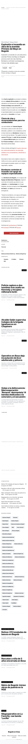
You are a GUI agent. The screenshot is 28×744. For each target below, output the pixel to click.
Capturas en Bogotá (6, 517)
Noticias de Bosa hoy (18, 543)
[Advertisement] (14, 25)
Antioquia (6, 227)
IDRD (13, 527)
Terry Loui (3, 246)
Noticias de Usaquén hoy (7, 593)
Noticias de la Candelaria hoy (7, 560)
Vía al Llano (4, 609)
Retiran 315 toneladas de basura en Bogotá (12, 484)
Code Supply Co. (19, 739)
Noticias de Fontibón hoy (7, 556)
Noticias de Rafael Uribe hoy (7, 570)
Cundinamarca (12, 225)
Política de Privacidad (12, 735)
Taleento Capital (5, 599)
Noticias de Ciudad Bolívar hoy (8, 550)
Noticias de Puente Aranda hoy (8, 566)
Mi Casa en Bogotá (15, 530)
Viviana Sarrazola (4, 368)
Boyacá (18, 227)
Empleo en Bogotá (14, 520)
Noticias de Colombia (6, 553)
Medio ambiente (10, 629)
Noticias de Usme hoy (19, 593)
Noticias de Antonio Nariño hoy (8, 253)
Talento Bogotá (15, 599)
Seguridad (14, 42)
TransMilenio (13, 603)
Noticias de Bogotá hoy (21, 253)
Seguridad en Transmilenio (19, 596)
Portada (2, 7)
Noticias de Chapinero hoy (7, 547)
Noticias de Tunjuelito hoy (7, 589)
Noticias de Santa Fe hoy (7, 576)
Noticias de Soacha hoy (19, 576)
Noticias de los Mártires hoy (7, 563)
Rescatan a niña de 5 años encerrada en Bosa (13, 488)
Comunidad (4, 629)
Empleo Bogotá (5, 520)
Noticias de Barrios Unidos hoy (8, 540)
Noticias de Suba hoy (6, 579)
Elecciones (15, 517)
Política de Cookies (22, 735)
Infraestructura (18, 304)
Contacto (14, 737)
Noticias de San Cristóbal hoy (8, 573)
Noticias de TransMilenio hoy (7, 586)
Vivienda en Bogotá (17, 606)
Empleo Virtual (5, 524)
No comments (4, 66)
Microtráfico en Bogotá (6, 533)
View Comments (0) (14, 233)
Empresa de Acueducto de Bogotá (17, 524)
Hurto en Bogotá (5, 527)
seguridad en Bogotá (6, 596)
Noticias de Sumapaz (18, 579)
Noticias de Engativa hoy (18, 553)
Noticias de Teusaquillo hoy (7, 583)
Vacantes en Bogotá (6, 606)
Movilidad (5, 42)
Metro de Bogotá (5, 530)
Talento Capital (5, 603)
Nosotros (4, 735)
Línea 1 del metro (20, 527)
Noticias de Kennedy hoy (19, 556)
